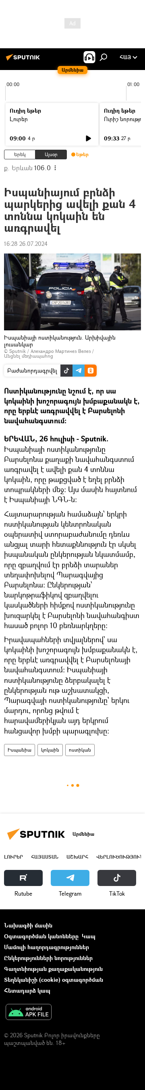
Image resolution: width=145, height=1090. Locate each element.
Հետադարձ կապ (27, 990)
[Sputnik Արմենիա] (24, 60)
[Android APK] (28, 1013)
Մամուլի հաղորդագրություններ (46, 947)
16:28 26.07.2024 (26, 243)
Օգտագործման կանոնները (41, 936)
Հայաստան (44, 856)
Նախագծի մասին (28, 925)
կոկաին (50, 749)
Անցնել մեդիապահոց (28, 355)
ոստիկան (80, 749)
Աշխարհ (77, 856)
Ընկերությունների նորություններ (48, 958)
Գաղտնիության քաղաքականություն (53, 969)
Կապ (88, 936)
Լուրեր (19, 119)
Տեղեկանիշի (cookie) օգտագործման (53, 979)
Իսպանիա (19, 749)
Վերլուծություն (119, 856)
